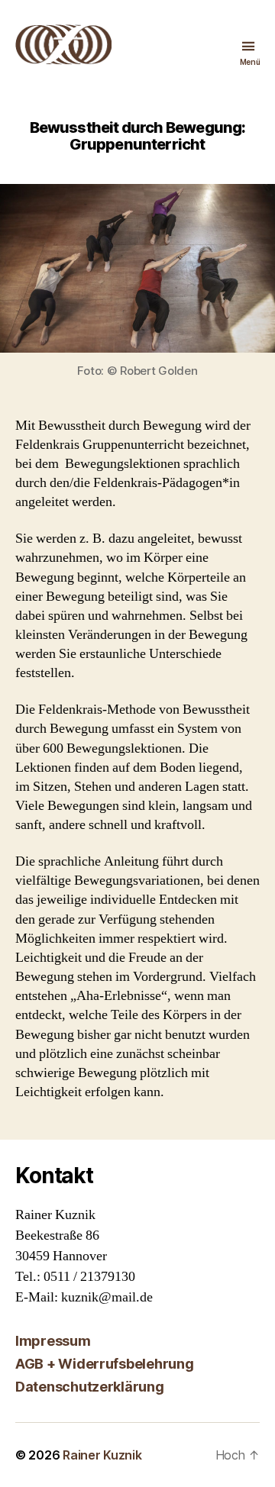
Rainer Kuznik (102, 1455)
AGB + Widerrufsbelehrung (104, 1364)
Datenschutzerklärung (89, 1387)
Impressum (53, 1341)
